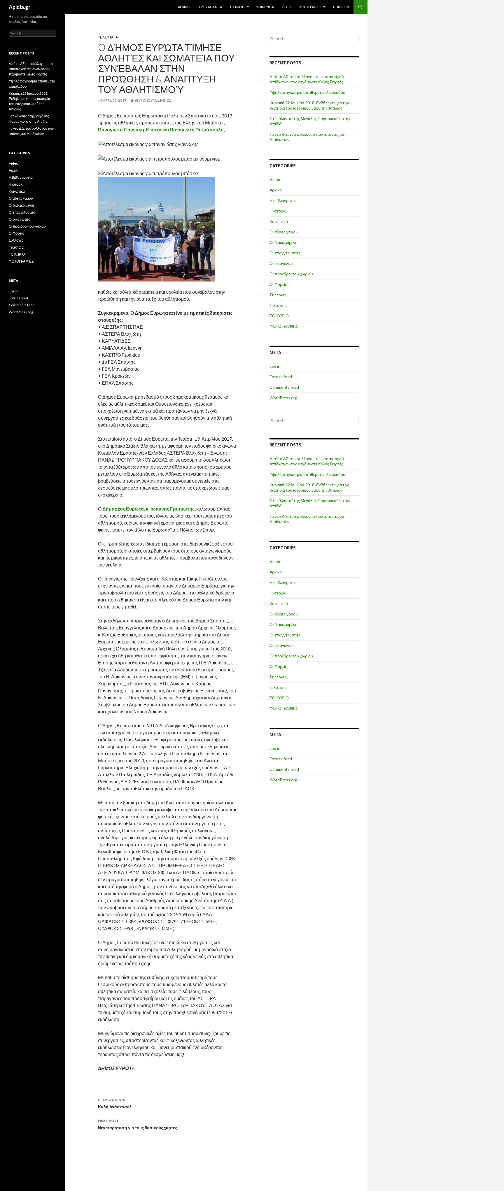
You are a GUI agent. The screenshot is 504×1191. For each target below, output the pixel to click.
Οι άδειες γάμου (284, 231)
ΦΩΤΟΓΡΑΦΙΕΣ (310, 7)
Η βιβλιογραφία (283, 200)
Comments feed (284, 387)
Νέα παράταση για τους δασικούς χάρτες (137, 1124)
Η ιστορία (278, 210)
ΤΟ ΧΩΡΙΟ (237, 7)
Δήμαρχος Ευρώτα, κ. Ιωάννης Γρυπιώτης (148, 508)
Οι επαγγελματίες (285, 252)
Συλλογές (278, 294)
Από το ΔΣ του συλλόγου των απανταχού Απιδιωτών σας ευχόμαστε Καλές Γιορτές (307, 79)
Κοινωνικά (265, 7)
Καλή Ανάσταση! (114, 1103)
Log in (275, 366)
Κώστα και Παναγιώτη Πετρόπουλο (185, 129)
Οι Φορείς (341, 7)
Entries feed (281, 376)
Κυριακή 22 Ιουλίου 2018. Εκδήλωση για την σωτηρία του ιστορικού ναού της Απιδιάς (309, 105)
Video (286, 7)
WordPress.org (283, 397)
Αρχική (184, 7)
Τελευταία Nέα (209, 7)
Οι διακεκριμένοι (284, 242)
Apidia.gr (19, 7)
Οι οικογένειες (282, 263)
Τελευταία (108, 37)
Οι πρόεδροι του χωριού (291, 273)
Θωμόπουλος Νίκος (152, 100)
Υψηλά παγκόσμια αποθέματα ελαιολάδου (307, 92)
